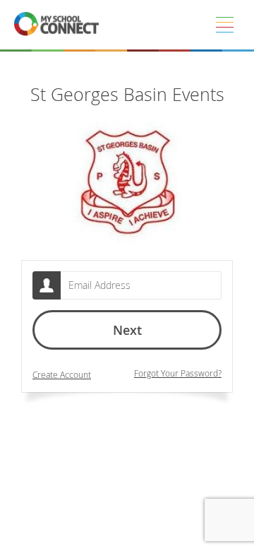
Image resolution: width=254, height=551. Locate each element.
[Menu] (224, 24)
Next (127, 329)
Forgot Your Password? (178, 373)
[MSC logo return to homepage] (56, 24)
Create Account (61, 375)
